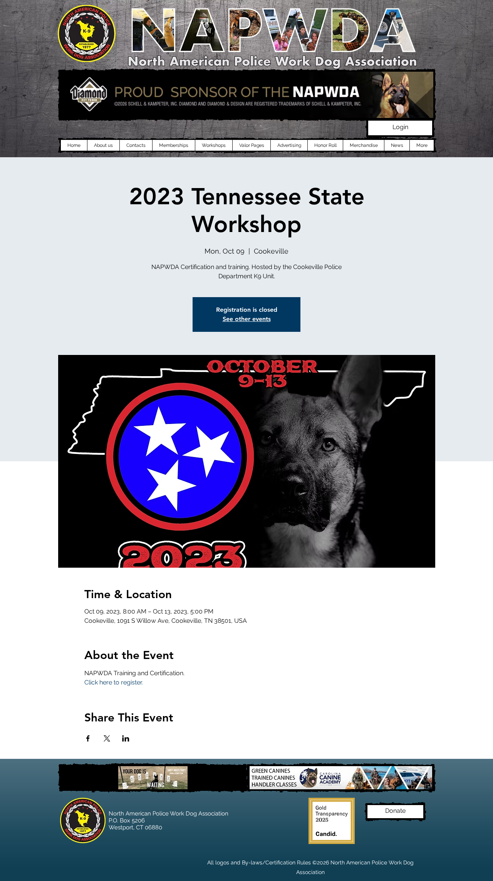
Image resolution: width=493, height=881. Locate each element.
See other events (247, 319)
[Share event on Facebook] (88, 738)
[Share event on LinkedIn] (125, 738)
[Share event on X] (107, 738)
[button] (400, 128)
